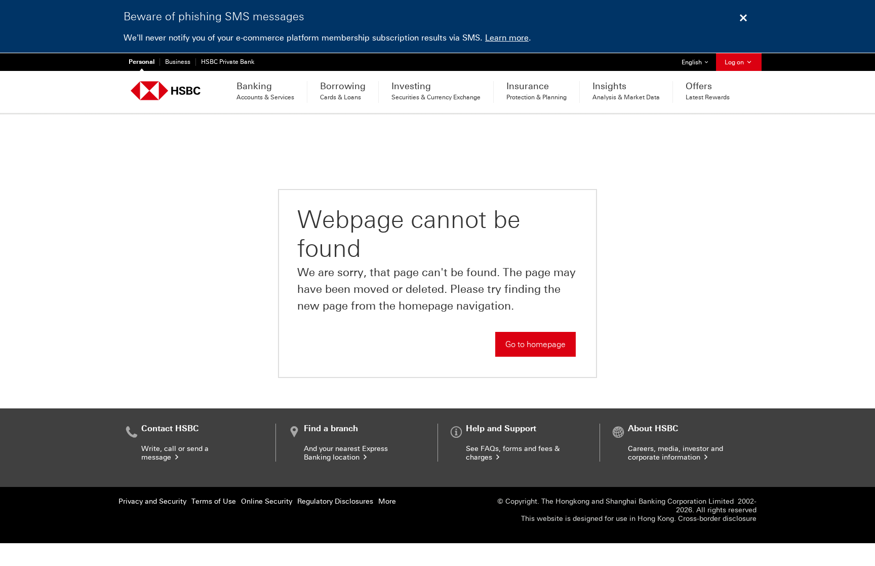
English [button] (698, 62)
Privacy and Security (152, 501)
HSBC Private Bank (228, 61)
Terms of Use (213, 501)
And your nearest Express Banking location (346, 453)
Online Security (266, 501)
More (387, 501)
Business (177, 61)
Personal (141, 61)
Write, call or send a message (175, 453)
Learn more (507, 38)
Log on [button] (735, 62)
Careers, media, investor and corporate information (675, 453)
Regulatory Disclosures (335, 501)
